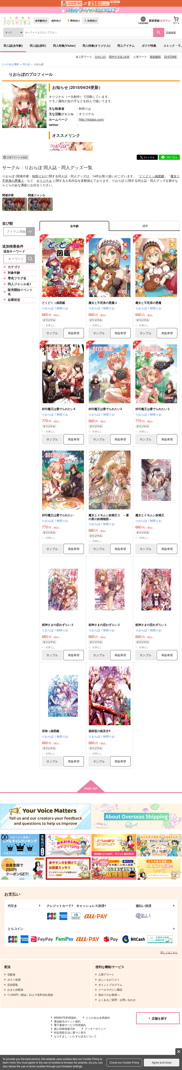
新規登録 (154, 20)
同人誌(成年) (38, 45)
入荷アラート (17, 157)
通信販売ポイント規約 (67, 1021)
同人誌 (26, 64)
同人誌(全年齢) (13, 45)
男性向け (75, 20)
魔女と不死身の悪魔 (148, 302)
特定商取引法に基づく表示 (70, 1032)
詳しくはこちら (169, 952)
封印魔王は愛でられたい (58, 515)
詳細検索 (171, 32)
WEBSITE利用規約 (65, 1017)
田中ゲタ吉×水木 (119, 56)
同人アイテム (126, 45)
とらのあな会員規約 (98, 1017)
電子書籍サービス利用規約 (70, 1025)
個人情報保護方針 (64, 1028)
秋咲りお (38, 176)
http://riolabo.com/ (91, 119)
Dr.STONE (170, 56)
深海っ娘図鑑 (50, 731)
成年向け (56, 20)
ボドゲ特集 (149, 45)
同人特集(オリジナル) (96, 45)
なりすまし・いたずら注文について (75, 1036)
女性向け (92, 20)
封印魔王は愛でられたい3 (105, 409)
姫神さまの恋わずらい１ (151, 624)
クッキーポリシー (95, 1028)
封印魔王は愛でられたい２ (152, 409)
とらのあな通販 (10, 64)
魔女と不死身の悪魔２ (103, 302)
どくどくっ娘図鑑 (151, 176)
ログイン (165, 20)
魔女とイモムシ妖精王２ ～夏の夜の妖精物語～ (109, 517)
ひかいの (100, 56)
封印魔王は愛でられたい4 (58, 409)
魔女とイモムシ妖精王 (149, 515)
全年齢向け (41, 20)
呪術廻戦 (155, 56)
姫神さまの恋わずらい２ (104, 624)
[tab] (145, 226)
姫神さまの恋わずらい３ (58, 624)
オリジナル (44, 180)
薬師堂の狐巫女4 (99, 731)
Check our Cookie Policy (124, 1062)
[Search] (30, 258)
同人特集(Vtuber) (64, 45)
